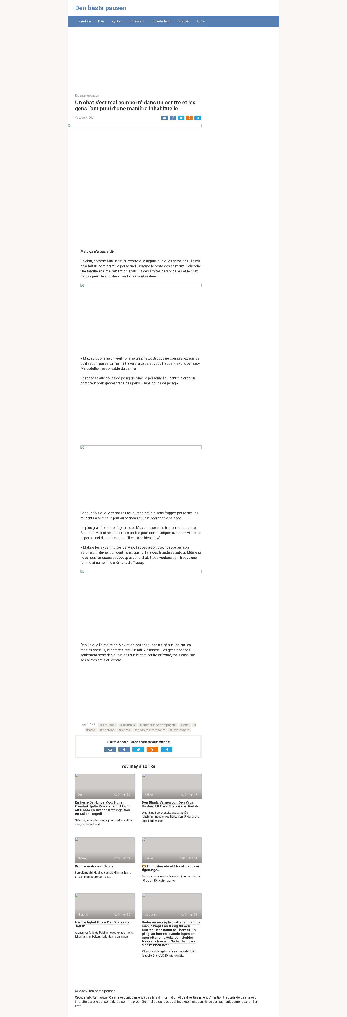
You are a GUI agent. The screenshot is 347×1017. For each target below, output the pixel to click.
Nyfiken (116, 21)
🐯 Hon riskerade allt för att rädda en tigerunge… (171, 868)
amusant (109, 725)
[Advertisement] (173, 57)
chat (186, 725)
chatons (109, 730)
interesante (181, 730)
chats (126, 730)
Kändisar (85, 21)
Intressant (137, 21)
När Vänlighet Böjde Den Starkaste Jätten (102, 924)
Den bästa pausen (100, 8)
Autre (201, 21)
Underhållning (161, 21)
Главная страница (87, 95)
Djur (101, 21)
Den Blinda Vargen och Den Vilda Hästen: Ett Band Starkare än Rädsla (170, 804)
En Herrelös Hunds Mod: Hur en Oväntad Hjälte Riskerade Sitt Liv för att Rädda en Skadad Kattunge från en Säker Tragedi (103, 808)
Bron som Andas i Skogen (95, 866)
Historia (184, 21)
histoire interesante (152, 730)
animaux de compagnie (159, 725)
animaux (129, 725)
